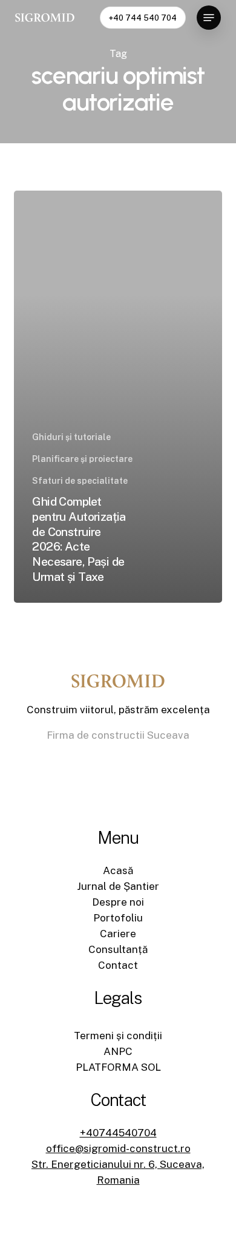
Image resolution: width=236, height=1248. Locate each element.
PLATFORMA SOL (118, 1067)
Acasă (118, 870)
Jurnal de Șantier (118, 886)
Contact (118, 965)
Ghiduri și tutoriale (71, 437)
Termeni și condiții (118, 1035)
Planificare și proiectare (82, 459)
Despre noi (118, 902)
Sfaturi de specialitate (80, 481)
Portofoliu (118, 918)
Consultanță (118, 949)
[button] (209, 18)
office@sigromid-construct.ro (118, 1148)
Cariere (118, 934)
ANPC (118, 1051)
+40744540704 (118, 1133)
